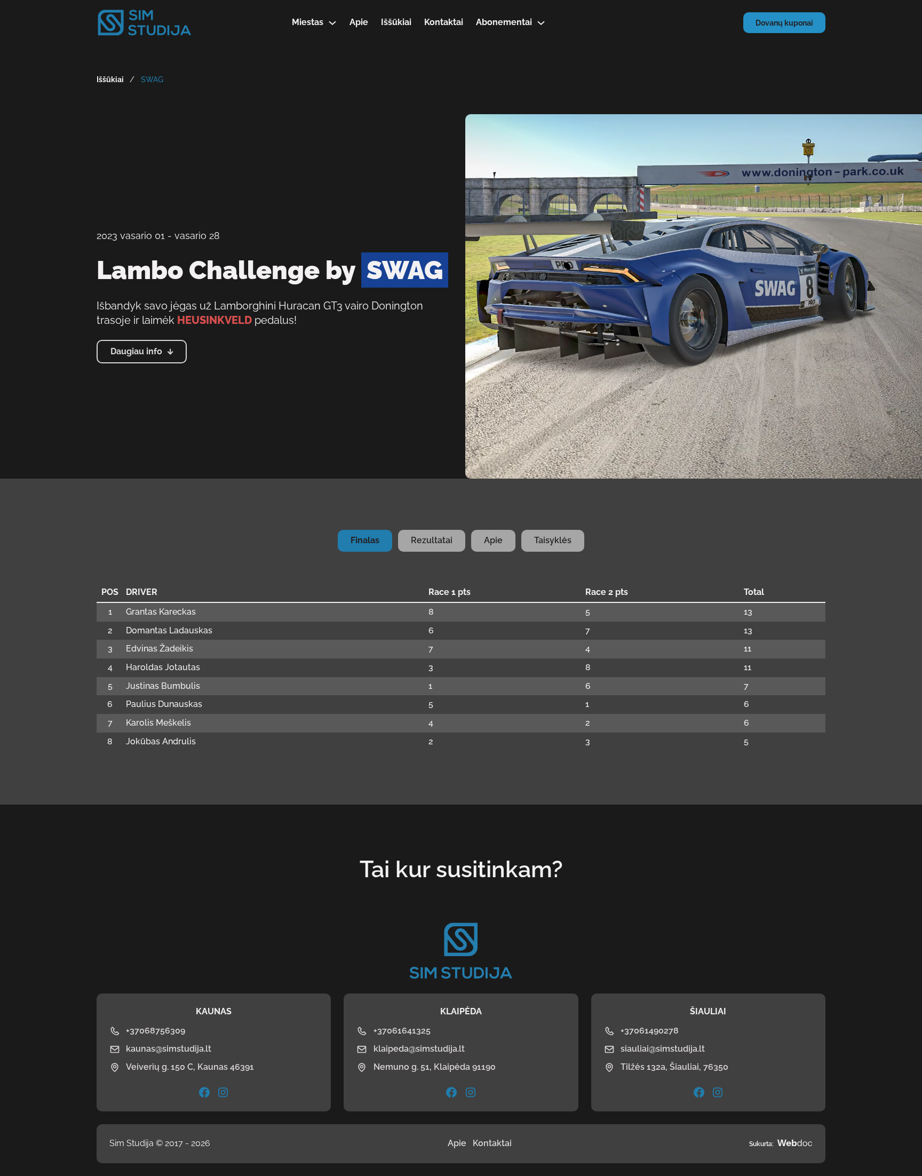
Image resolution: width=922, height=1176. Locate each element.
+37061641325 (402, 1031)
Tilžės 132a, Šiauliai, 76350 (674, 1067)
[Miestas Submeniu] (332, 23)
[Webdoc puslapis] (795, 1143)
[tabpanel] (461, 667)
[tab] (365, 541)
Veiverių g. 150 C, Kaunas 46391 (190, 1067)
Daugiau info (136, 351)
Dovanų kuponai (784, 23)
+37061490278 (650, 1031)
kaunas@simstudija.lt (168, 1049)
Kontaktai (443, 22)
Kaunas (214, 1011)
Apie (358, 22)
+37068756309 (155, 1031)
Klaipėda (461, 1011)
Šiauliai (708, 1011)
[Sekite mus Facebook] (451, 1092)
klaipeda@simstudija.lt (419, 1049)
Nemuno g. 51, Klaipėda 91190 (434, 1067)
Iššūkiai (396, 22)
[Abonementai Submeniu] (541, 23)
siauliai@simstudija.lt (663, 1049)
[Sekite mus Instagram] (223, 1092)
